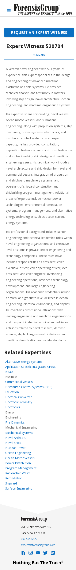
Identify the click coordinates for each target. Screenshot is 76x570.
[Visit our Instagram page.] (30, 554)
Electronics (12, 407)
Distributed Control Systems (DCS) (28, 387)
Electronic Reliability (18, 402)
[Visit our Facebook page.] (23, 554)
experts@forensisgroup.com (38, 545)
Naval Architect (15, 438)
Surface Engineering (18, 488)
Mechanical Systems (19, 433)
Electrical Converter (18, 397)
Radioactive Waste (18, 473)
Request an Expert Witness (39, 32)
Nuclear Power (15, 448)
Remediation (14, 478)
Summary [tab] (39, 55)
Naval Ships (13, 443)
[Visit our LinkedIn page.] (52, 554)
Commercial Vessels (19, 382)
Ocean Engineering (18, 453)
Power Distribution (18, 463)
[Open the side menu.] (8, 10)
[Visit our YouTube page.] (38, 554)
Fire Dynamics (15, 422)
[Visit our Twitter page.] (45, 554)
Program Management (21, 468)
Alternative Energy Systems (23, 362)
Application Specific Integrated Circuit (30, 367)
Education (12, 392)
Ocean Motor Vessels (20, 458)
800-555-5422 (29, 539)
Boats (9, 372)
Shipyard (11, 483)
